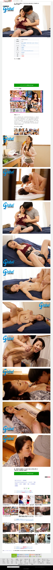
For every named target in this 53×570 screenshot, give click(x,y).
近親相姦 (16, 485)
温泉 (29, 559)
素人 (20, 561)
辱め (33, 560)
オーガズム (17, 560)
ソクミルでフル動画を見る (26, 85)
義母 (12, 561)
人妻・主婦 (47, 560)
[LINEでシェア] (28, 488)
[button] (21, 0)
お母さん (4, 561)
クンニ (25, 560)
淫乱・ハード (44, 559)
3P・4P (4, 559)
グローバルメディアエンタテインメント (27, 50)
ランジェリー (44, 560)
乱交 (12, 559)
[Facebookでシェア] (26, 488)
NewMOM (22, 52)
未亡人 (8, 561)
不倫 (34, 482)
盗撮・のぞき (26, 559)
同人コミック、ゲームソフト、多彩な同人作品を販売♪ (24, 520)
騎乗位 (21, 560)
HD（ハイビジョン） (18, 480)
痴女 (25, 561)
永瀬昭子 (22, 47)
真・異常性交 (23, 45)
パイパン (47, 561)
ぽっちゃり (34, 561)
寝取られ (39, 559)
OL (16, 561)
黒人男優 (39, 561)
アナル (3, 560)
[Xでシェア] (24, 488)
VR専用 (32, 564)
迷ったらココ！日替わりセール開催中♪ (24, 492)
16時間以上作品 (20, 564)
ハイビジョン (24, 564)
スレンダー (30, 482)
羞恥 (29, 560)
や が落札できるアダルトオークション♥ (24, 519)
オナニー (21, 559)
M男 (29, 561)
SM (7, 559)
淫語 (38, 560)
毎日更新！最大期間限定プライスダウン (24, 548)
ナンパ (47, 559)
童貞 (42, 561)
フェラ (12, 560)
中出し (8, 560)
